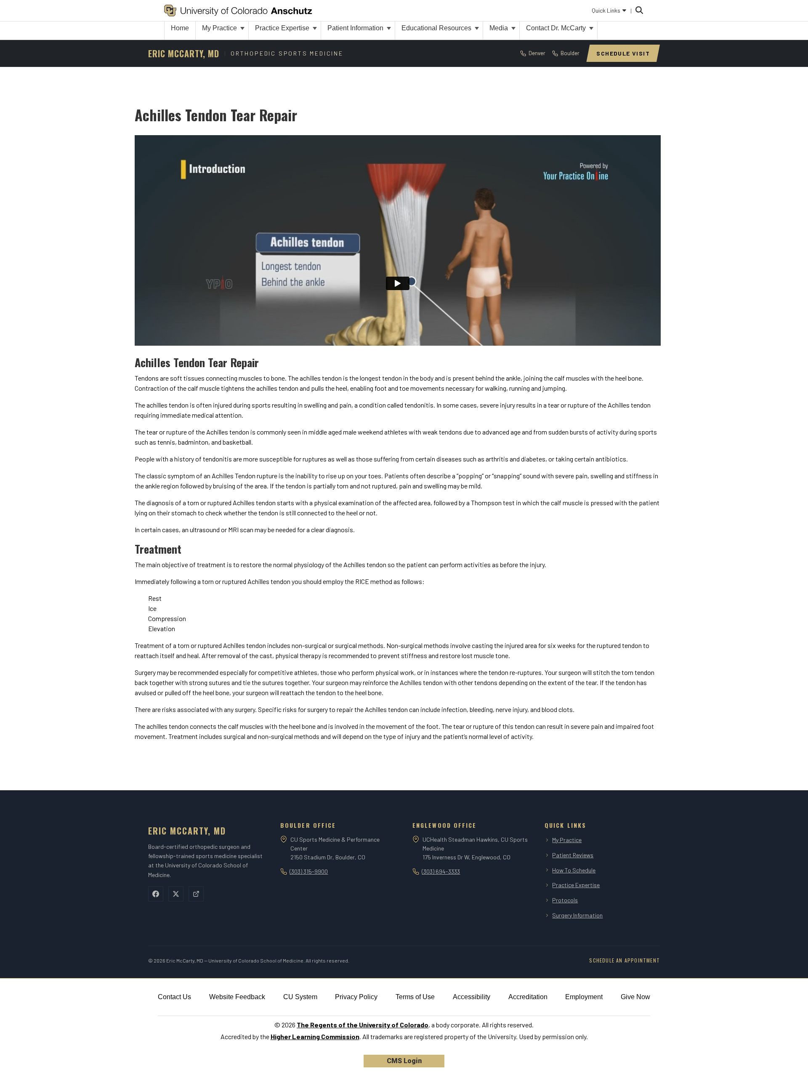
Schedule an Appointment (624, 960)
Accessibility (471, 996)
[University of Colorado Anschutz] (238, 10)
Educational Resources (437, 28)
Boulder (570, 53)
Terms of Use (415, 996)
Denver (537, 53)
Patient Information (356, 28)
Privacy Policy (356, 996)
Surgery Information (577, 915)
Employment (584, 996)
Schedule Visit (623, 53)
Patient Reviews (572, 855)
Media (499, 28)
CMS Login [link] (404, 1061)
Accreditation (528, 996)
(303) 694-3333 (441, 871)
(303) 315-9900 (309, 871)
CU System (300, 996)
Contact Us (174, 996)
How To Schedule (573, 870)
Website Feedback (237, 996)
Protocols (565, 900)
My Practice (220, 28)
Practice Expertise (283, 28)
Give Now (635, 996)
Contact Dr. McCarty (556, 28)
